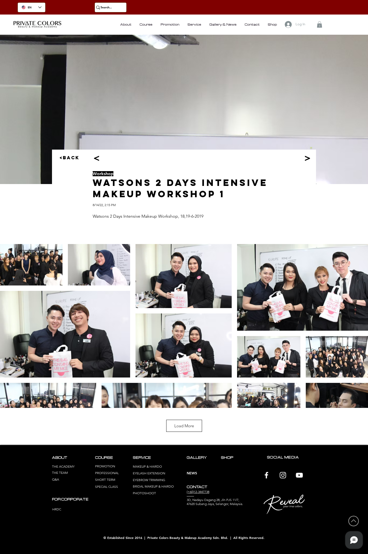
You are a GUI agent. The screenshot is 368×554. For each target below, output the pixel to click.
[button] (319, 24)
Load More (184, 425)
